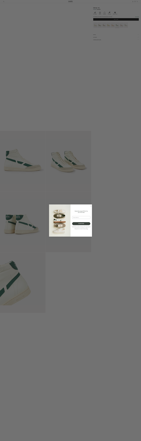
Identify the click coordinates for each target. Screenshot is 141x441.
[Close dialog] (90, 206)
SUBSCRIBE (81, 223)
